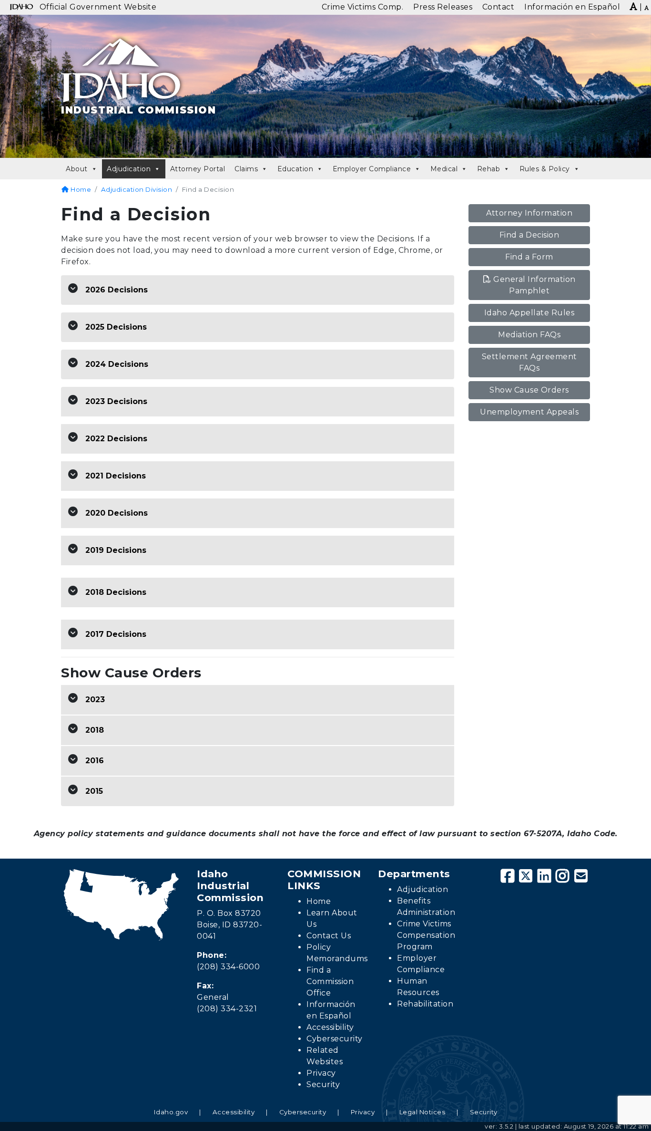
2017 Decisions (115, 634)
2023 (95, 699)
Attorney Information (529, 213)
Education (295, 169)
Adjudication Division (137, 189)
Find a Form (529, 256)
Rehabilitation (425, 1003)
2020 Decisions (116, 513)
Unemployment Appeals (529, 411)
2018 (94, 730)
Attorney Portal (197, 169)
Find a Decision (529, 234)
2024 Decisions (116, 364)
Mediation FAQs (529, 334)
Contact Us (328, 935)
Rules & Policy (544, 169)
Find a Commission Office (330, 981)
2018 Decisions (115, 592)
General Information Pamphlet (534, 285)
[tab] (257, 290)
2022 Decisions (116, 438)
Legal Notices (422, 1112)
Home (80, 189)
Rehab (488, 169)
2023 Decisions (116, 401)
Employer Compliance (372, 169)
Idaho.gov (171, 1112)
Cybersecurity (334, 1038)
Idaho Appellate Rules (529, 312)
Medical (444, 169)
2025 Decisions (116, 327)
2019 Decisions (115, 550)
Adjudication (129, 169)
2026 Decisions (116, 289)
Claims (246, 169)
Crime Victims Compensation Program (426, 935)
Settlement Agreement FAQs (529, 362)
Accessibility (330, 1027)
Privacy (321, 1073)
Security (323, 1084)
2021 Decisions (115, 475)
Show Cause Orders (529, 389)
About (77, 169)
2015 (94, 791)
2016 (94, 760)
